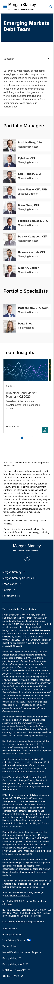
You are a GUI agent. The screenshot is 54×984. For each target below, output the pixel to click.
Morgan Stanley (11, 572)
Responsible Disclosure (17, 895)
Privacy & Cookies (12, 934)
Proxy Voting (9, 958)
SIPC (45, 838)
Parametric (9, 596)
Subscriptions (9, 928)
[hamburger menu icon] (5, 6)
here (41, 686)
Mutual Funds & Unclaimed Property (21, 952)
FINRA (38, 838)
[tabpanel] (27, 89)
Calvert (6, 590)
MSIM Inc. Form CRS (14, 970)
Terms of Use (9, 946)
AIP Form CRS (10, 976)
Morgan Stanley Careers (17, 578)
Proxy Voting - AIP (13, 964)
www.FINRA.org (13, 646)
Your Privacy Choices (14, 940)
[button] (22, 438)
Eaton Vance (9, 584)
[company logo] (22, 6)
